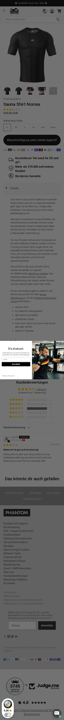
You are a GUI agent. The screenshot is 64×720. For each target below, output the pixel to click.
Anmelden (16, 364)
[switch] (8, 715)
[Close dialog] (62, 342)
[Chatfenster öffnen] (57, 713)
